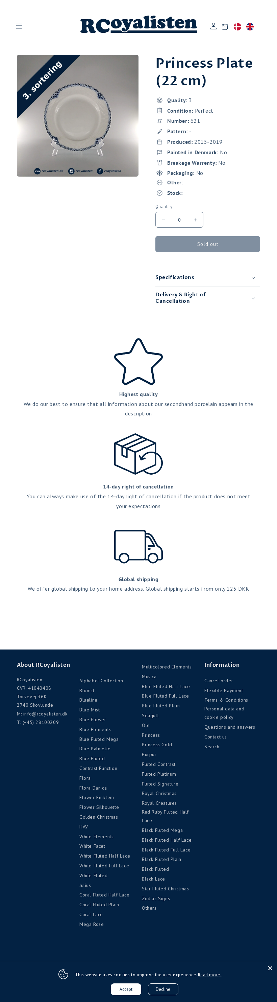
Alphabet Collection (101, 681)
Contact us (215, 737)
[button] (19, 25)
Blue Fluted (92, 758)
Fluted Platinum (159, 774)
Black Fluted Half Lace (167, 840)
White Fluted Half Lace (104, 856)
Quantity (163, 206)
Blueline (88, 700)
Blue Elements (95, 729)
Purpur (149, 754)
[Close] (270, 968)
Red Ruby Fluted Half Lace (165, 816)
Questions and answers (229, 727)
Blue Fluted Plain (161, 706)
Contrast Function (98, 768)
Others (149, 908)
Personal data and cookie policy (224, 713)
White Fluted (93, 875)
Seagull (150, 715)
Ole (146, 725)
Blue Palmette (95, 749)
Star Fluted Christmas (165, 889)
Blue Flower (92, 719)
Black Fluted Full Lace (166, 850)
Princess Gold (157, 745)
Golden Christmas (98, 817)
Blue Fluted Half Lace (166, 686)
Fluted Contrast (159, 764)
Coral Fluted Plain (99, 905)
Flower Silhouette (99, 807)
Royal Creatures (159, 803)
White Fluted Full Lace (104, 866)
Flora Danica (93, 788)
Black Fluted (155, 869)
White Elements (96, 837)
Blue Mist (89, 710)
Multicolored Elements (167, 667)
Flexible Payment (223, 690)
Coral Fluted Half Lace (104, 895)
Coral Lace (91, 914)
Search (212, 747)
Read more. (209, 975)
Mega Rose (91, 924)
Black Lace (153, 879)
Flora (85, 778)
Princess (151, 735)
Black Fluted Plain (161, 859)
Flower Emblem (96, 797)
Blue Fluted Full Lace (165, 696)
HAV (83, 827)
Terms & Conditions (226, 700)
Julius (85, 885)
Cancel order (218, 681)
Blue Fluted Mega (99, 739)
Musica (149, 677)
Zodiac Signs (156, 898)
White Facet (92, 846)
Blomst (87, 690)
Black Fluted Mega (162, 830)
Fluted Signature (160, 784)
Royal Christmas (159, 793)
